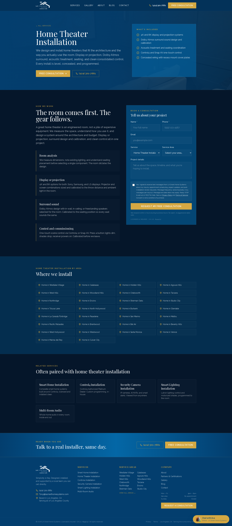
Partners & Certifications (171, 476)
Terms (155, 522)
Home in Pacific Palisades (52, 324)
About (101, 5)
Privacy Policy (167, 195)
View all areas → (127, 493)
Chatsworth (124, 482)
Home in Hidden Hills (131, 285)
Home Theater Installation (89, 476)
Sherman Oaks (125, 489)
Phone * (165, 122)
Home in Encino (89, 301)
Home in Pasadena (90, 316)
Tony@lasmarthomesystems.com (54, 494)
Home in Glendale (171, 308)
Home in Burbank (130, 308)
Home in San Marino (131, 316)
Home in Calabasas (90, 285)
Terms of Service (182, 195)
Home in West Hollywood (52, 332)
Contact (124, 5)
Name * (134, 122)
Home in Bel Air (129, 324)
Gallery (88, 5)
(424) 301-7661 (159, 5)
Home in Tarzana (170, 293)
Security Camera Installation (90, 484)
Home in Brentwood (91, 324)
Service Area (168, 147)
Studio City (142, 489)
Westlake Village (126, 473)
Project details (137, 159)
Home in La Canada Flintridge (54, 316)
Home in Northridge (50, 301)
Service (134, 147)
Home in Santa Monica (132, 332)
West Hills (123, 479)
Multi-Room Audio (86, 491)
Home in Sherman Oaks (132, 301)
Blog (112, 5)
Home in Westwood (91, 332)
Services (75, 5)
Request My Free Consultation (161, 206)
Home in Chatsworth (131, 293)
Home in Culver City (91, 340)
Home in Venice (170, 332)
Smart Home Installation (88, 473)
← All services (43, 26)
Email (133, 134)
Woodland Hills (144, 479)
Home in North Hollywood (93, 308)
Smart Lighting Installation (89, 488)
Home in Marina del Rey (51, 340)
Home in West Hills (49, 293)
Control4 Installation (86, 480)
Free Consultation (182, 5)
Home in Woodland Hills (93, 293)
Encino (140, 485)
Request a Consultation (178, 506)
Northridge (124, 485)
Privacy (148, 522)
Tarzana (140, 482)
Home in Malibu (170, 316)
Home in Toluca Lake (50, 308)
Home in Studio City (171, 301)
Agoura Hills (142, 476)
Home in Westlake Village (52, 285)
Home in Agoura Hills (172, 285)
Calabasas (141, 473)
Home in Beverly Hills (172, 324)
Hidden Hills (124, 476)
